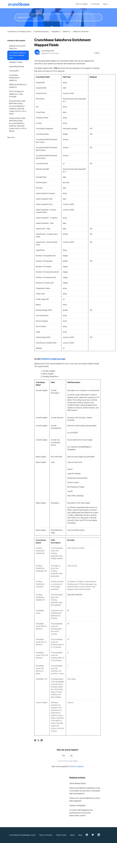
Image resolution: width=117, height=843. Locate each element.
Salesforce (66, 32)
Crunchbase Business (41, 32)
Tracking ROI (14, 71)
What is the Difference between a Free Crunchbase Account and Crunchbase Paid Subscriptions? (84, 791)
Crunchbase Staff (47, 51)
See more (11, 137)
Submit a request (77, 766)
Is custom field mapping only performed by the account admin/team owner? (81, 813)
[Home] (18, 4)
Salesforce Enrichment (81, 32)
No (71, 755)
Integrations (56, 32)
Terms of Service (45, 835)
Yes (63, 755)
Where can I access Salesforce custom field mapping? (84, 799)
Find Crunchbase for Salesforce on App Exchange (16, 94)
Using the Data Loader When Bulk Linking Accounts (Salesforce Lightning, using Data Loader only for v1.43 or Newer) (18, 124)
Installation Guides (15, 62)
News (72, 835)
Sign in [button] (105, 4)
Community (95, 4)
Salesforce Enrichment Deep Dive (17, 47)
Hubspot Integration (77, 805)
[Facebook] (35, 740)
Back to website (82, 4)
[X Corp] (38, 740)
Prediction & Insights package (52, 359)
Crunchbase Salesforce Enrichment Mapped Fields (17, 55)
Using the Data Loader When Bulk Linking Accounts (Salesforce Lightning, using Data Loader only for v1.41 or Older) (17, 107)
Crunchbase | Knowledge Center (19, 32)
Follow (97, 53)
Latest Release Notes (77, 783)
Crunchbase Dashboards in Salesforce (14, 77)
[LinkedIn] (42, 740)
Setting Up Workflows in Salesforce (18, 85)
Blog (80, 835)
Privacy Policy (61, 835)
